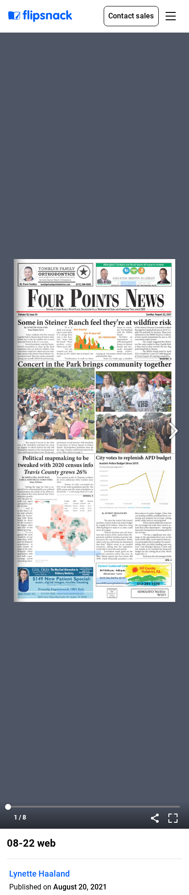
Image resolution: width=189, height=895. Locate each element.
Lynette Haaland (39, 873)
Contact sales (131, 16)
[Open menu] (171, 16)
